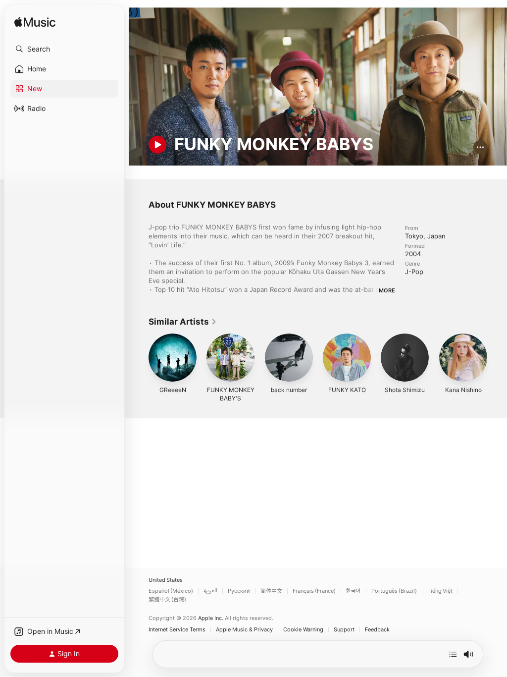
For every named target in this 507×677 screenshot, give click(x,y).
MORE (387, 290)
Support (344, 629)
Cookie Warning (303, 629)
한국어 (353, 591)
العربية (210, 591)
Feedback (377, 629)
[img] (34, 22)
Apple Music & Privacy (244, 629)
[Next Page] (497, 358)
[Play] (157, 145)
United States (166, 580)
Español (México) (171, 591)
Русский (239, 591)
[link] (183, 321)
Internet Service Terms (177, 629)
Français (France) (314, 591)
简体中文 (271, 591)
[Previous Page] (139, 358)
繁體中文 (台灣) (167, 599)
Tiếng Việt (440, 591)
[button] (64, 49)
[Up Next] (453, 654)
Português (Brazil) (394, 591)
